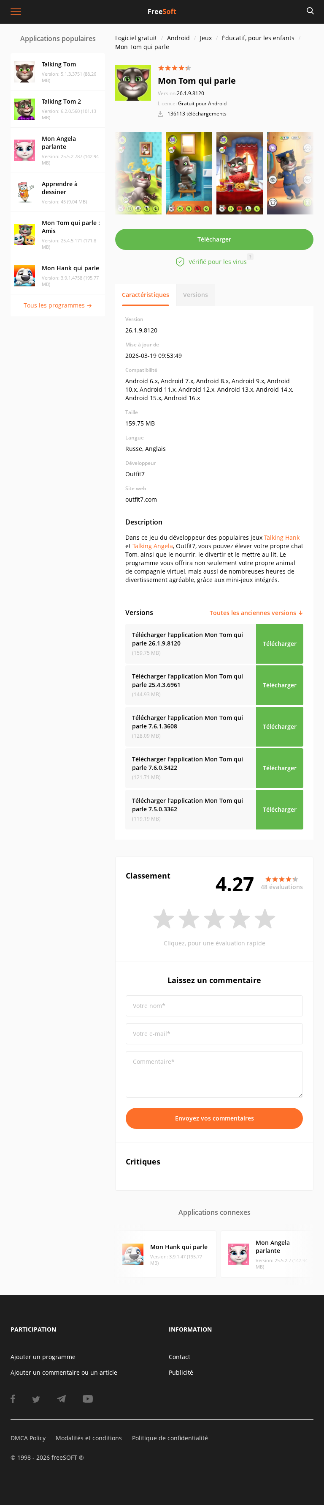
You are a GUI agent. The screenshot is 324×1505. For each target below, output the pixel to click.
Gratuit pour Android (202, 103)
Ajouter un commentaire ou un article (64, 1372)
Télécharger (214, 239)
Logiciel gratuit (136, 38)
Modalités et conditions (89, 1438)
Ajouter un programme (43, 1357)
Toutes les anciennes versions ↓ (256, 613)
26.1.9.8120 (181, 93)
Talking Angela (152, 546)
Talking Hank (282, 537)
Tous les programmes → (58, 305)
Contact (179, 1357)
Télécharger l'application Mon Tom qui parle (187, 639)
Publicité (181, 1372)
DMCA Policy (28, 1438)
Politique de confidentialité (170, 1438)
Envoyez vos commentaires (214, 1118)
